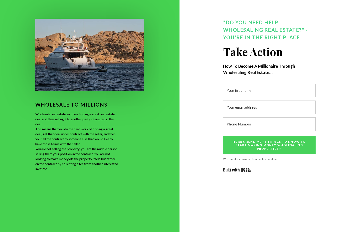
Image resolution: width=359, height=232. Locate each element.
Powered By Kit (237, 170)
